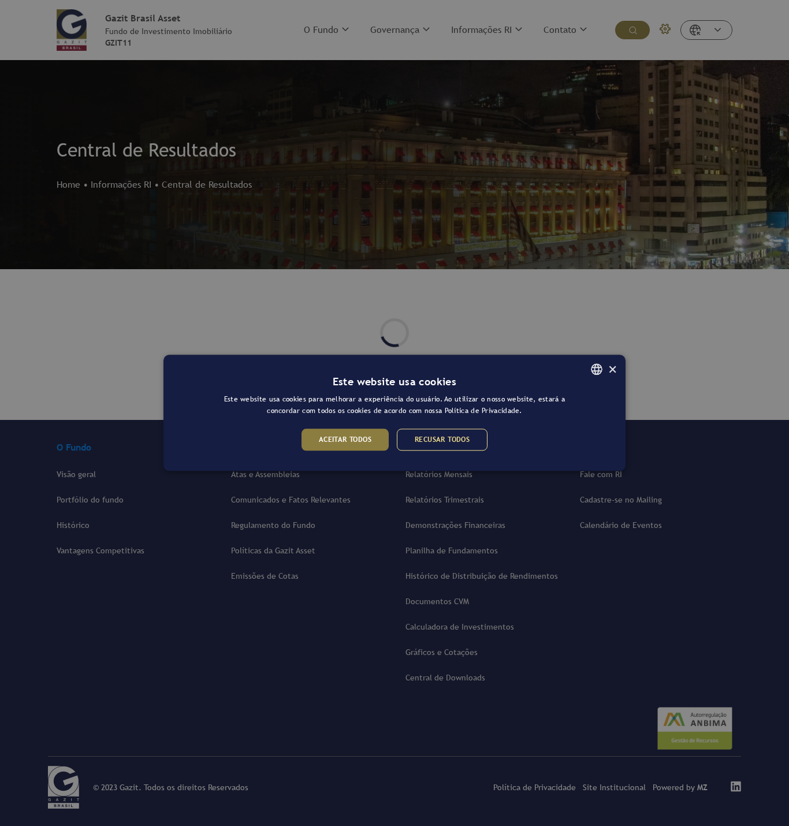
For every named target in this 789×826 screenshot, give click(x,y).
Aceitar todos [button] (345, 440)
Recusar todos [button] (442, 440)
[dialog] (394, 413)
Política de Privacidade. (483, 411)
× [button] (612, 368)
